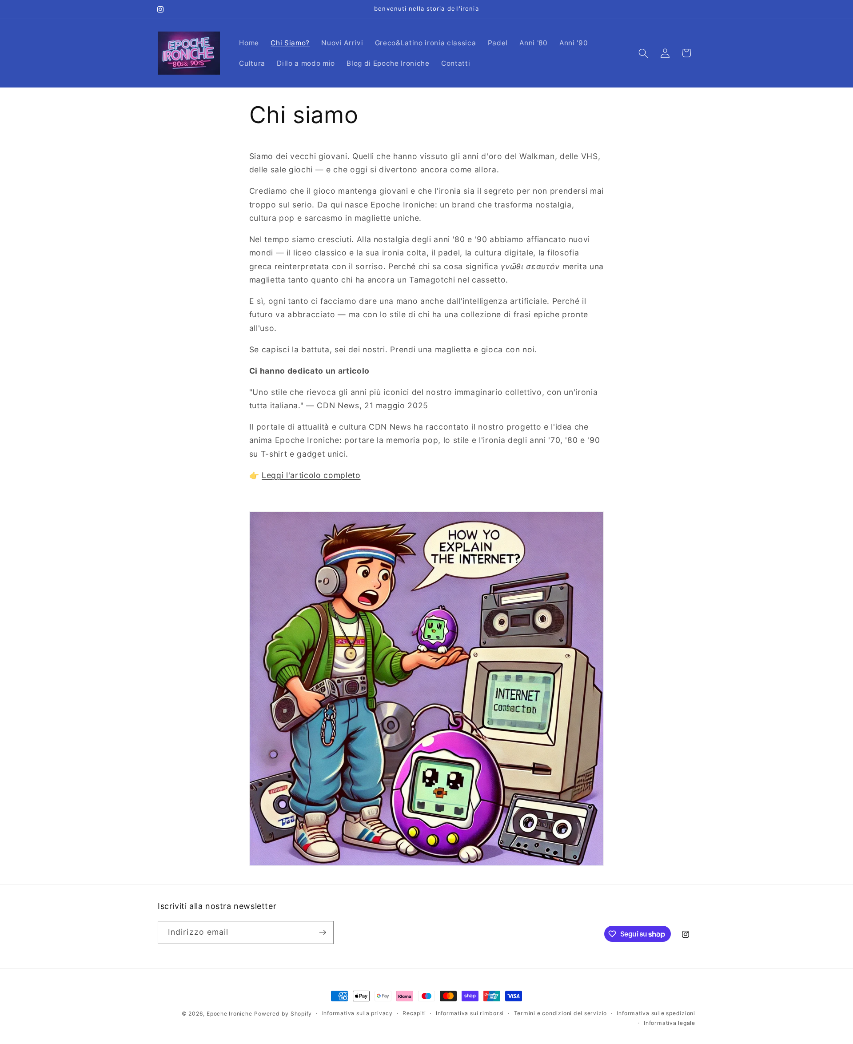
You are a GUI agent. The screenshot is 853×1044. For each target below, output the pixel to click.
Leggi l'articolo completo (311, 475)
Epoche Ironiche (229, 1013)
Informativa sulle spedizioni (656, 1013)
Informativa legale (669, 1023)
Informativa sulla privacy (357, 1013)
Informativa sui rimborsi (470, 1013)
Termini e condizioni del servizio (560, 1013)
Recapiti (414, 1013)
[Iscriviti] (322, 932)
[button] (643, 53)
